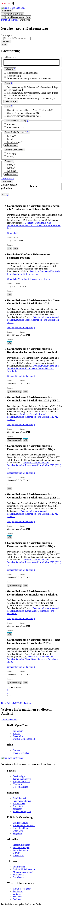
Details (34, 225)
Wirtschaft (17, 894)
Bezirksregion (14, 142)
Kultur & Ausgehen (22, 888)
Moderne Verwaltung (23, 872)
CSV (9, 165)
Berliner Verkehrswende (24, 869)
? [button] (15, 57)
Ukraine (16, 852)
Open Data (18, 830)
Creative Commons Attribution (21, 113)
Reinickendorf (14, 127)
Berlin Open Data (9, 19)
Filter (4, 44)
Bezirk (10, 139)
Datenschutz (18, 736)
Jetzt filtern (7, 181)
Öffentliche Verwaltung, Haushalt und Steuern (28, 78)
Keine (10, 153)
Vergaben (17, 833)
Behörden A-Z (19, 798)
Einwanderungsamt (22, 811)
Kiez (4, 194)
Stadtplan (17, 899)
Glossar (16, 750)
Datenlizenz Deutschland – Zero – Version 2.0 (28, 110)
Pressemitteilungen (21, 845)
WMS (10, 171)
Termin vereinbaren (22, 779)
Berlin (10, 124)
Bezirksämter (19, 803)
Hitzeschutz (18, 855)
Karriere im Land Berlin (24, 825)
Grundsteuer (18, 877)
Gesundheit (12, 75)
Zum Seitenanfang (9, 719)
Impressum (18, 731)
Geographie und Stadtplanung (21, 72)
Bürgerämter (18, 806)
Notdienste (18, 784)
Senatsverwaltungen (22, 801)
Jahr (9, 156)
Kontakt (16, 733)
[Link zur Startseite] (13, 8)
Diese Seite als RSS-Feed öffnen (16, 703)
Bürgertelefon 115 (21, 781)
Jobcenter (17, 809)
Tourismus (18, 891)
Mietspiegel (18, 874)
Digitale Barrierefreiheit (24, 739)
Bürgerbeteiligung (21, 828)
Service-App (19, 776)
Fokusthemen (19, 866)
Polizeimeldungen (21, 847)
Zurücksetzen (7, 178)
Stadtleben (18, 896)
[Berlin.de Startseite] (12, 758)
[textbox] (31, 62)
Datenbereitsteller (21, 753)
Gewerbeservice (20, 787)
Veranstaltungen (20, 850)
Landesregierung (20, 823)
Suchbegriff (6, 35)
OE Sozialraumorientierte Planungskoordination (29, 98)
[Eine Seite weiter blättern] (8, 698)
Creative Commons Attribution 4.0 (23, 116)
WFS (9, 168)
